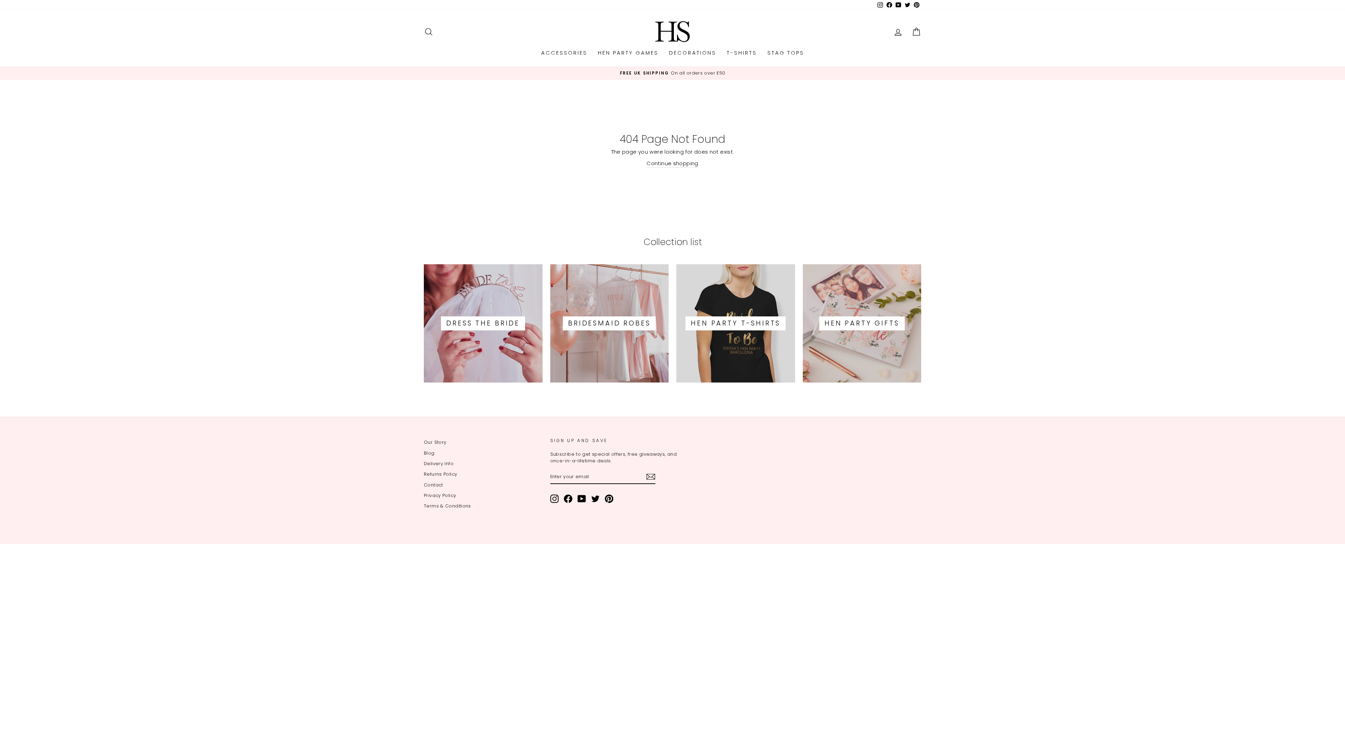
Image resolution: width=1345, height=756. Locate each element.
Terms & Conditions (447, 506)
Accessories (564, 52)
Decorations (692, 52)
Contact (433, 485)
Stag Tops (785, 52)
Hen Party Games (628, 52)
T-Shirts (742, 52)
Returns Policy (440, 474)
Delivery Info (439, 464)
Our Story (435, 442)
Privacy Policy (440, 495)
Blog (429, 453)
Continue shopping (672, 163)
